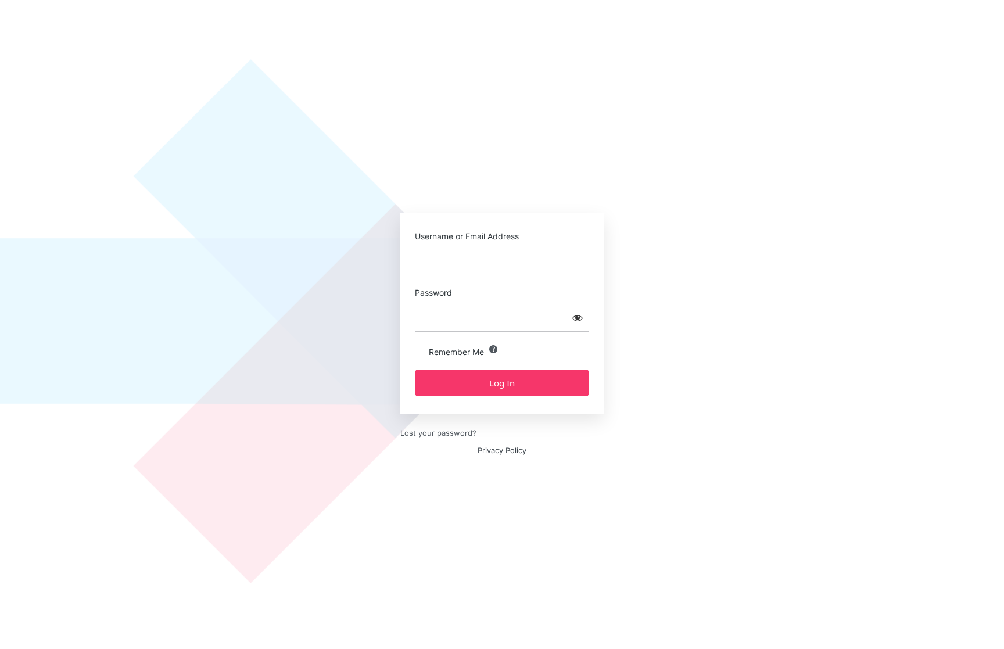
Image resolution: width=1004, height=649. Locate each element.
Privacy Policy (502, 450)
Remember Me (456, 352)
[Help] (493, 349)
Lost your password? (438, 433)
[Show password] (577, 318)
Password (433, 292)
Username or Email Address (467, 236)
